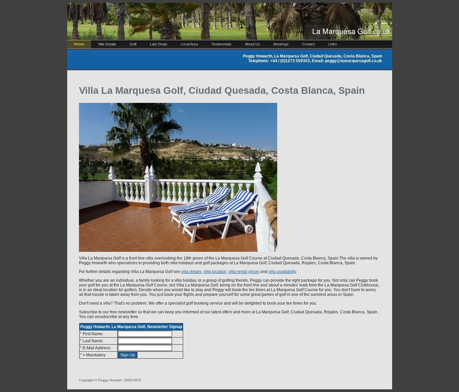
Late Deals (158, 44)
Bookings (281, 44)
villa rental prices (243, 271)
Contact (308, 44)
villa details (191, 271)
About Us (252, 44)
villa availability (282, 271)
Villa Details (107, 44)
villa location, (215, 271)
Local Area (189, 44)
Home (79, 44)
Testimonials (221, 44)
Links (332, 44)
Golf (133, 44)
